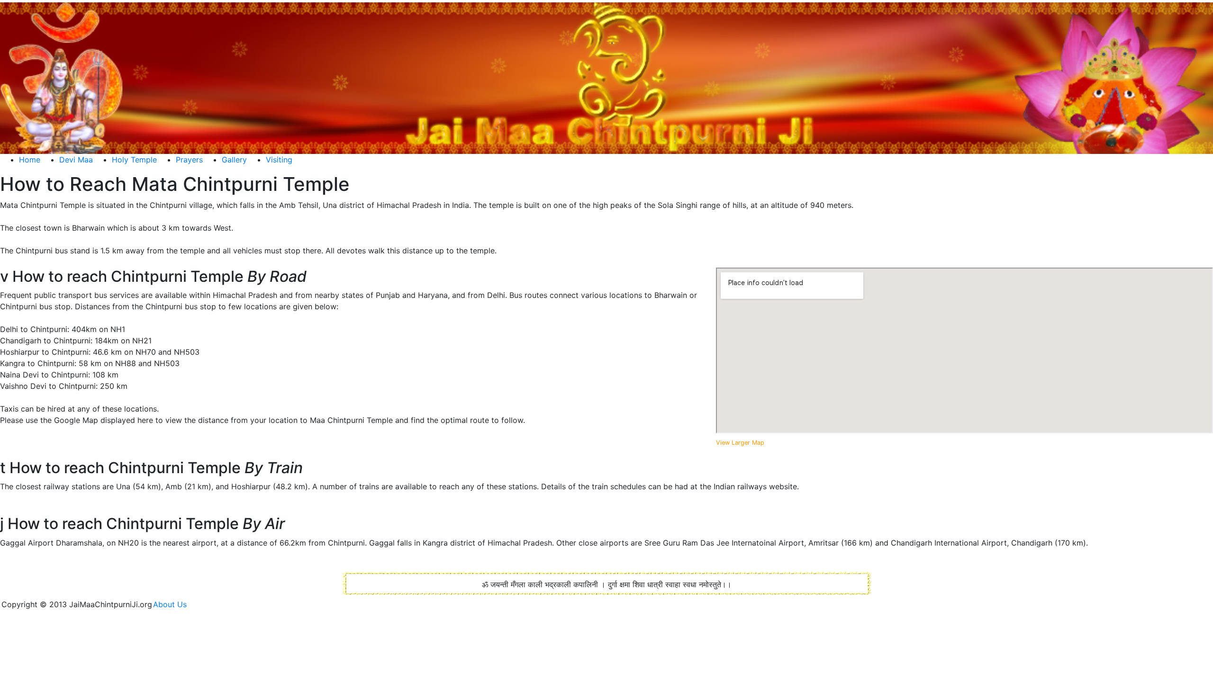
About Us (173, 604)
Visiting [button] (279, 159)
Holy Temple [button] (134, 159)
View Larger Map (740, 442)
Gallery (234, 159)
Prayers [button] (189, 159)
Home (29, 159)
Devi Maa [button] (76, 159)
